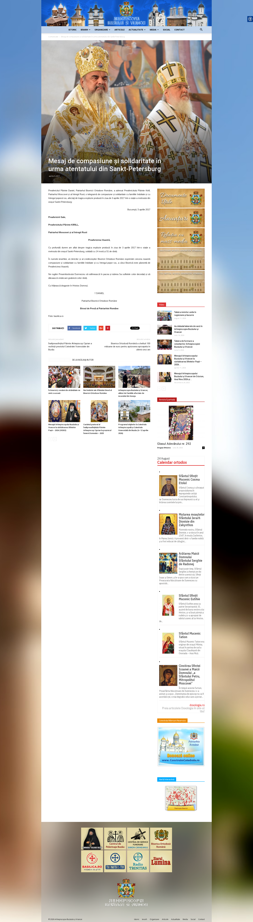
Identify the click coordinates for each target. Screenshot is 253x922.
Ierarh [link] (84, 29)
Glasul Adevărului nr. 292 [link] (174, 443)
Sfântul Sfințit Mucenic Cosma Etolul (189, 479)
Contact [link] (179, 29)
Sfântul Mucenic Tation (190, 635)
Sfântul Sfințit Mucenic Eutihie (189, 597)
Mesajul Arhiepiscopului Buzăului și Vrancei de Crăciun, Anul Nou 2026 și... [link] (189, 376)
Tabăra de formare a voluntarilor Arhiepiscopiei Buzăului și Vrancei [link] (187, 344)
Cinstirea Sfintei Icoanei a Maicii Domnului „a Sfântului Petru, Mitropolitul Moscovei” (189, 674)
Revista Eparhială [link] (167, 400)
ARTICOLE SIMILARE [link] (59, 360)
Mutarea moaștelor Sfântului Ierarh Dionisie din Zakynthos (192, 520)
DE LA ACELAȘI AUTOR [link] (83, 360)
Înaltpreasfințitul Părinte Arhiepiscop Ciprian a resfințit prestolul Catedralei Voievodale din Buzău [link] (70, 346)
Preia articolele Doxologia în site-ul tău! (183, 710)
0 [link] (203, 448)
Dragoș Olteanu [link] (164, 448)
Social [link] (166, 29)
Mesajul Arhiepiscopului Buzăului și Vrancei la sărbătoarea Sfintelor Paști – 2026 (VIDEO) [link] (63, 427)
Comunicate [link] (53, 36)
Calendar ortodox (172, 462)
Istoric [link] (73, 29)
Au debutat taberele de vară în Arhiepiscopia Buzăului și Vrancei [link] (188, 329)
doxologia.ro (197, 705)
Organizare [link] (101, 29)
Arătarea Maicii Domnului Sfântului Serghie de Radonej (190, 559)
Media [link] (153, 29)
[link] (126, 13)
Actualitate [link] (136, 29)
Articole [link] (119, 29)
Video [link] (161, 305)
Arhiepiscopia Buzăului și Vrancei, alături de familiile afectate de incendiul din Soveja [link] (133, 393)
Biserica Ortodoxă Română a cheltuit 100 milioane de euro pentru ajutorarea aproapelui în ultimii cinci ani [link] (127, 346)
